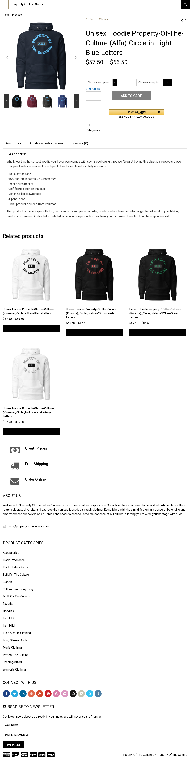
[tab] (13, 143)
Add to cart (131, 96)
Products (17, 14)
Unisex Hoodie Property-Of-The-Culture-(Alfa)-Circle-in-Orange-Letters (182, 20)
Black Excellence (14, 560)
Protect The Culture (15, 655)
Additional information (46, 143)
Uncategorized (12, 662)
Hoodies (131, 130)
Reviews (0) (79, 143)
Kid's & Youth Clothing (17, 633)
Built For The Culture (16, 574)
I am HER (9, 618)
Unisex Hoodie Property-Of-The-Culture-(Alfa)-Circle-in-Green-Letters (185, 20)
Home (6, 14)
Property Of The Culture (28, 4)
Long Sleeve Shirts (151, 130)
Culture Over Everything (18, 589)
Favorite (118, 130)
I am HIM (9, 625)
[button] (136, 113)
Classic (99, 19)
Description (13, 143)
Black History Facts (15, 567)
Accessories (11, 552)
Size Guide (93, 89)
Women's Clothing (14, 669)
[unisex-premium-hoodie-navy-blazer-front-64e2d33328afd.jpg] (41, 56)
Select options (31, 328)
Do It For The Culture (16, 596)
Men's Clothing (12, 647)
